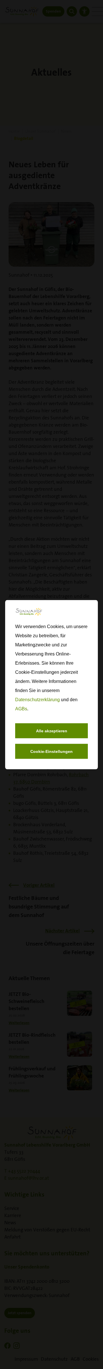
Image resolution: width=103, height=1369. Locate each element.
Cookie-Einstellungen (51, 751)
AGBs (21, 708)
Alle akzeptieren (51, 730)
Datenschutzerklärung (37, 699)
